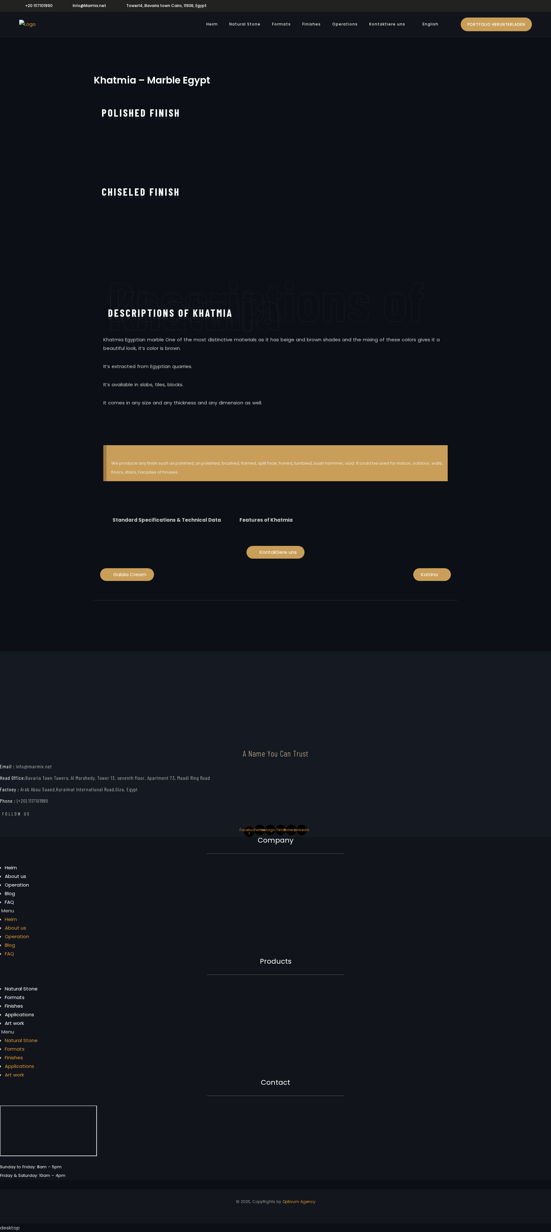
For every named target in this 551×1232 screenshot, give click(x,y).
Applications (19, 1014)
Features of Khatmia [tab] (266, 520)
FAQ (9, 902)
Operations (345, 24)
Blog (10, 893)
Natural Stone (245, 24)
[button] (105, 157)
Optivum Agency (299, 1201)
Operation (17, 884)
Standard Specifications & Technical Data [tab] (167, 520)
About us (15, 876)
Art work (14, 1023)
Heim (212, 24)
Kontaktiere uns (387, 24)
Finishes (311, 24)
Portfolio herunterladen (496, 24)
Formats (281, 24)
